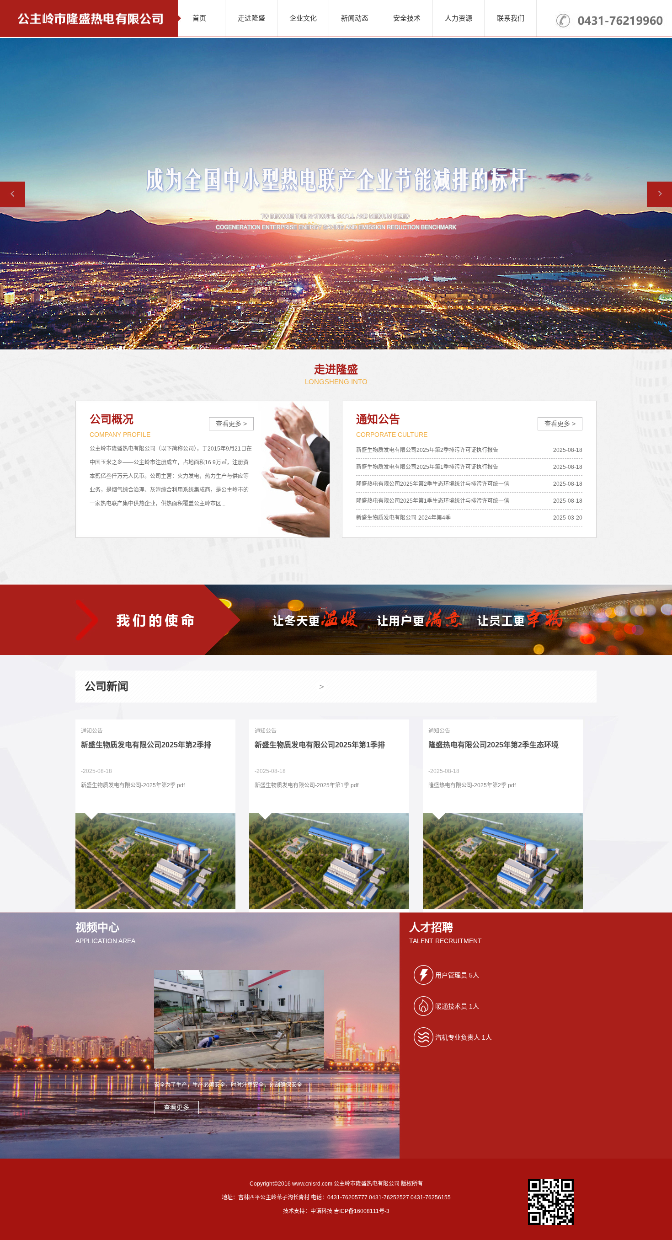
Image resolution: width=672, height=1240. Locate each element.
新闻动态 (354, 18)
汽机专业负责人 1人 (463, 1037)
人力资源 (458, 18)
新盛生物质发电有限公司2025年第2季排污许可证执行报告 (427, 450)
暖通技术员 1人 (457, 1006)
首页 (199, 18)
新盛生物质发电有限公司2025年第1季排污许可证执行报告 (427, 467)
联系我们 (510, 18)
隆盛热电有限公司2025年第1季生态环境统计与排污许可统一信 (432, 501)
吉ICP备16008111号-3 (361, 1211)
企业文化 (303, 18)
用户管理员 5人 (457, 975)
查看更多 (176, 1107)
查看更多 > (231, 423)
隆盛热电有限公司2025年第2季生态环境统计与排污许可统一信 (432, 484)
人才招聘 (431, 927)
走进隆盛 (251, 18)
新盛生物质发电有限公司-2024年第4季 (403, 518)
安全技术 (407, 18)
